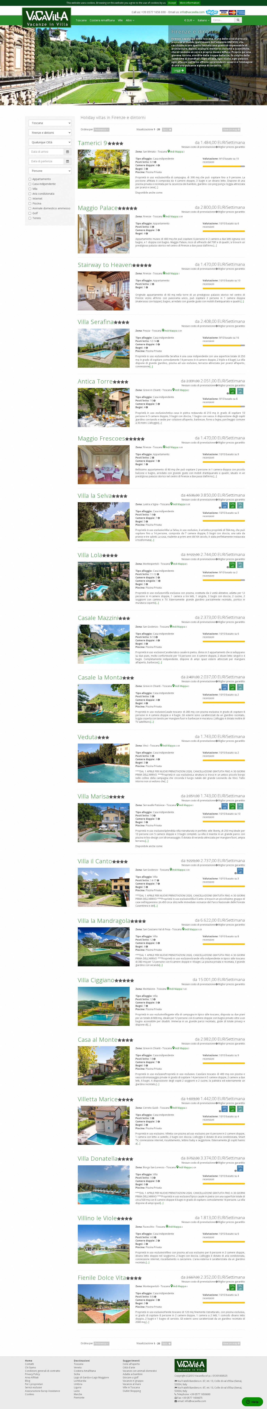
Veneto (78, 1367)
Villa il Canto (95, 861)
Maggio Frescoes (101, 438)
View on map (230, 129)
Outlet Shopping (132, 1391)
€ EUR (188, 20)
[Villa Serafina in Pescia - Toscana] (104, 348)
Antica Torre (95, 381)
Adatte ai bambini (132, 1374)
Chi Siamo (30, 1367)
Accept (172, 2)
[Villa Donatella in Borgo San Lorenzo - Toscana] (104, 1184)
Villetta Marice (98, 1099)
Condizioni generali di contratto (42, 1370)
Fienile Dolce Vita (102, 1277)
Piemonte (79, 1397)
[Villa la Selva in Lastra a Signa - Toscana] (104, 521)
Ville (120, 20)
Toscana (81, 20)
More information (189, 2)
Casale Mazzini (98, 618)
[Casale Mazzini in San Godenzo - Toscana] (104, 644)
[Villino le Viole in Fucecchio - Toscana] (104, 1244)
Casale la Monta (100, 677)
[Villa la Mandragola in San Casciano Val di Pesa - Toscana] (104, 946)
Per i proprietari (34, 1384)
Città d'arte (129, 1367)
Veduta (88, 737)
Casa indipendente (44, 184)
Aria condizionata (43, 193)
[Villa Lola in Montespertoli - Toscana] (104, 581)
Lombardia (80, 1380)
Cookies (29, 1394)
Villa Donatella (98, 1158)
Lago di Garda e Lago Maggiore (91, 1377)
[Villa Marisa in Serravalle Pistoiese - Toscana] (104, 822)
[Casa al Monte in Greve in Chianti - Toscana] (104, 1065)
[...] (156, 187)
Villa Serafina (96, 322)
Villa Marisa (93, 796)
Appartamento (41, 179)
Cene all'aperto (131, 1364)
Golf (35, 213)
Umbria (78, 1384)
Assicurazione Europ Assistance (42, 1391)
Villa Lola (90, 555)
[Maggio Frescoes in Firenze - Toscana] (104, 464)
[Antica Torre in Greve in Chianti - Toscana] (104, 407)
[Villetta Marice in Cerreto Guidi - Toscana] (104, 1125)
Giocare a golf (130, 1377)
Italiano (203, 20)
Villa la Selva (95, 495)
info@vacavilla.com (192, 12)
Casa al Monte (98, 1039)
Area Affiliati (32, 1377)
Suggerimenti (131, 1360)
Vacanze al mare (132, 1384)
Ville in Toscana (131, 1387)
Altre (129, 20)
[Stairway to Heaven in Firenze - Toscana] (104, 291)
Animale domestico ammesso (51, 208)
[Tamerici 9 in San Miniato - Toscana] (104, 168)
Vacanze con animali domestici (140, 1370)
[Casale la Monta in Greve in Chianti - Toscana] (104, 703)
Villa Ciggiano (96, 980)
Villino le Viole (97, 1218)
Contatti (29, 1364)
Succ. (166, 129)
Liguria (77, 1387)
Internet (37, 198)
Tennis (36, 218)
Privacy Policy (32, 1374)
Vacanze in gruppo (133, 1380)
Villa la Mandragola (104, 921)
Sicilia (77, 1374)
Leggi (177, 70)
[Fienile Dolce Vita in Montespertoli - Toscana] (104, 1303)
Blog (27, 1380)
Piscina (36, 203)
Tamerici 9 (92, 143)
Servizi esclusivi (33, 1387)
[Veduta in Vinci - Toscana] (104, 762)
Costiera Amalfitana (102, 20)
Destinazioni (82, 1360)
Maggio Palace (98, 208)
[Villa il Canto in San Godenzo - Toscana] (104, 887)
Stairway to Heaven (105, 265)
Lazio (77, 1391)
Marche (78, 1394)
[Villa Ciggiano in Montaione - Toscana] (104, 1006)
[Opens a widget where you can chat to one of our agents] (252, 1402)
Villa (34, 189)
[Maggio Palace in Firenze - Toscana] (104, 233)
